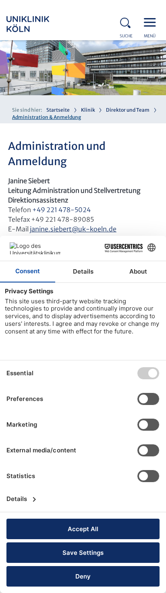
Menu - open (152, 22)
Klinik (88, 110)
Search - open (128, 22)
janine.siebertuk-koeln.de (73, 229)
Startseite (58, 110)
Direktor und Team (127, 110)
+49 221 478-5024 (61, 210)
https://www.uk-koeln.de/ (38, 24)
